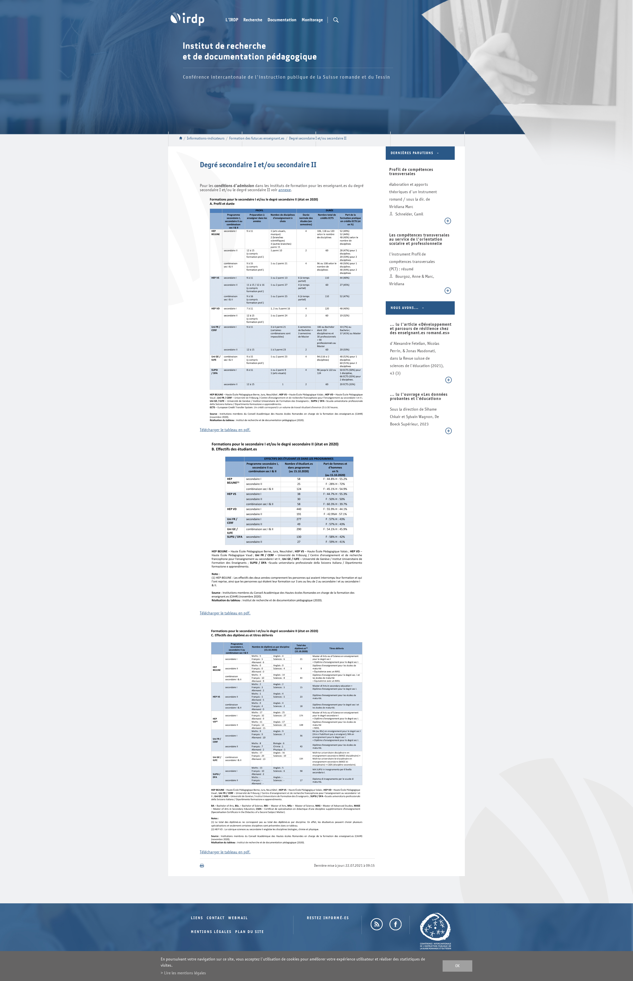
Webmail (238, 918)
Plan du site (249, 932)
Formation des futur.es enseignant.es (256, 138)
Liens (197, 918)
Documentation (282, 20)
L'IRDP (232, 20)
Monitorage (312, 20)
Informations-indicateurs (206, 138)
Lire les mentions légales (185, 973)
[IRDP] (187, 19)
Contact (216, 918)
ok (457, 966)
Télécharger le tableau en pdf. (225, 430)
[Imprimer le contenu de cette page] (202, 866)
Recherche (252, 20)
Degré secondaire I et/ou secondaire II (317, 138)
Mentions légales (211, 932)
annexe (284, 190)
